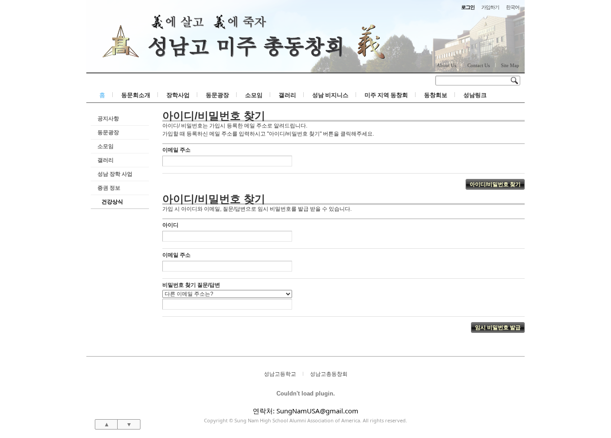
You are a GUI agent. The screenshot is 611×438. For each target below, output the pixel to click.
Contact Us (478, 65)
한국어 (512, 7)
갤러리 (287, 95)
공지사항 (108, 118)
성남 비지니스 (330, 95)
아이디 (170, 225)
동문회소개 (135, 95)
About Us (446, 65)
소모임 (254, 95)
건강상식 (112, 201)
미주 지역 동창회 (386, 95)
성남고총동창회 (329, 374)
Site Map (510, 65)
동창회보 (435, 95)
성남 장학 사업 (115, 174)
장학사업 (178, 95)
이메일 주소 (176, 150)
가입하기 (490, 7)
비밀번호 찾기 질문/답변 (191, 285)
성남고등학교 (280, 374)
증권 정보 (109, 187)
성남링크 (475, 95)
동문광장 (217, 95)
